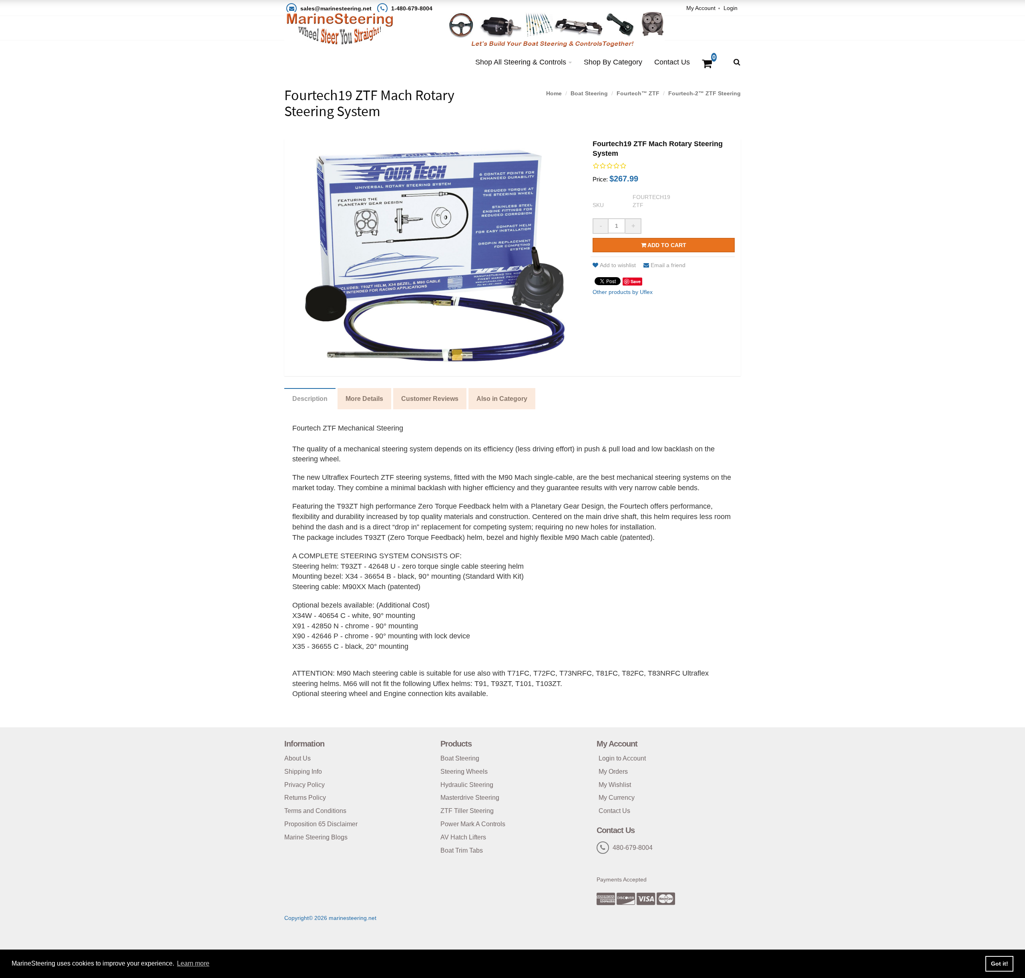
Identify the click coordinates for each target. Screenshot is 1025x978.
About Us (297, 758)
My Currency (617, 797)
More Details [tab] (364, 398)
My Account (700, 8)
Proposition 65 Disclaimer (321, 824)
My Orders (613, 771)
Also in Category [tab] (501, 398)
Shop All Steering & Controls (520, 62)
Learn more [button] (193, 963)
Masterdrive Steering (469, 797)
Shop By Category (613, 62)
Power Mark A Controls (472, 824)
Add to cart (666, 245)
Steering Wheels (464, 771)
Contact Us (672, 62)
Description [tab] (310, 398)
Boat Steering (589, 93)
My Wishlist (615, 784)
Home (554, 93)
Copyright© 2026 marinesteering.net (330, 918)
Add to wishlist (618, 265)
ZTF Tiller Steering (467, 810)
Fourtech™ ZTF (638, 93)
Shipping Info (303, 771)
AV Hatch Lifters (463, 837)
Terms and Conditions (315, 810)
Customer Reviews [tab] (429, 398)
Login (731, 8)
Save (636, 281)
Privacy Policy (304, 784)
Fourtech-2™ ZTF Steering (704, 93)
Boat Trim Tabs (461, 850)
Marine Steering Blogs (316, 837)
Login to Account (622, 758)
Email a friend (668, 265)
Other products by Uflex (623, 292)
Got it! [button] (999, 963)
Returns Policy (305, 797)
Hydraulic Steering (466, 784)
